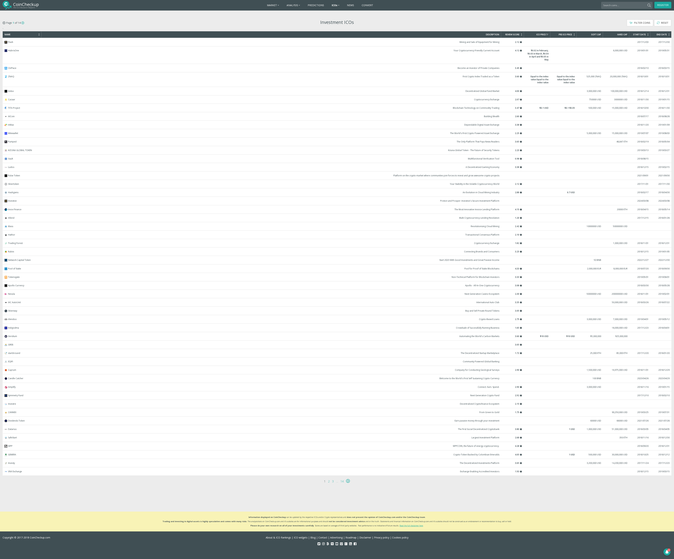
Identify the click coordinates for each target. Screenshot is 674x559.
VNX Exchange (337, 471)
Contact (322, 537)
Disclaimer (365, 537)
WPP (337, 446)
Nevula (337, 294)
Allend (337, 218)
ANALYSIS (293, 5)
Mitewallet (337, 133)
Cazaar (337, 99)
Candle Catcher (337, 378)
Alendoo (337, 319)
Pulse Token (337, 175)
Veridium (337, 336)
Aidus (337, 91)
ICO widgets (301, 537)
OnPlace (337, 68)
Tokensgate (337, 277)
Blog (313, 537)
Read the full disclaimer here (411, 525)
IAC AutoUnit (337, 302)
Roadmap (350, 537)
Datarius (337, 429)
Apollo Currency (337, 285)
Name (7, 34)
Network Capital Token (337, 260)
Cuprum (337, 370)
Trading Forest (337, 243)
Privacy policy (381, 537)
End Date (662, 34)
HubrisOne (337, 55)
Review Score (512, 34)
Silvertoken (337, 184)
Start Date (639, 34)
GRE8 (337, 345)
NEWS (350, 5)
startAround (337, 353)
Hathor (337, 235)
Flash (337, 42)
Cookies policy (400, 537)
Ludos (337, 167)
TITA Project (337, 108)
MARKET (272, 5)
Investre (337, 404)
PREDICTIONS (316, 5)
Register (663, 5)
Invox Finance (337, 209)
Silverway (337, 311)
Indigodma (337, 328)
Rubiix (337, 251)
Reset (664, 22)
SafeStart (337, 437)
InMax (337, 125)
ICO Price (541, 34)
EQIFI (337, 361)
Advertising (336, 537)
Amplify (337, 387)
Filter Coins (641, 22)
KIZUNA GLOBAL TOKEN (337, 150)
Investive (337, 201)
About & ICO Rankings (278, 537)
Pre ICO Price (565, 34)
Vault (337, 159)
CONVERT (367, 5)
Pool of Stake (337, 268)
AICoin (337, 116)
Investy (337, 463)
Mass (337, 226)
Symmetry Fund (337, 395)
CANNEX (337, 412)
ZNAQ (337, 79)
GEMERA (337, 454)
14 (342, 481)
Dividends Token (337, 421)
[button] (666, 551)
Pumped (337, 142)
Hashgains (337, 192)
